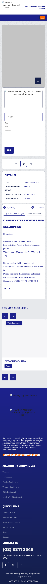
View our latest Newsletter (22, 455)
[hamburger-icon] (42, 18)
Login (18, 577)
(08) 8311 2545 (18, 549)
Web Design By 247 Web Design (23, 581)
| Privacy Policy (25, 577)
